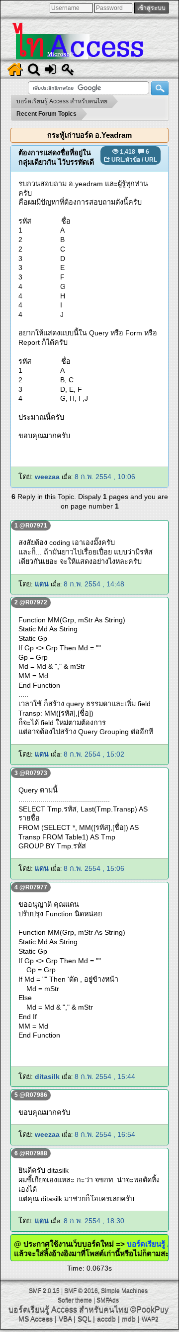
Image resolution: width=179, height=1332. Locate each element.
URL (151, 159)
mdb (129, 1319)
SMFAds (107, 1300)
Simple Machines (124, 1291)
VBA (65, 1319)
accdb (106, 1319)
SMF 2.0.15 (44, 1291)
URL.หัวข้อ (125, 159)
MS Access (35, 1319)
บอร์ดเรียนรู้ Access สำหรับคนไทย (68, 1309)
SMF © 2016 (81, 1291)
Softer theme (75, 1300)
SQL (84, 1319)
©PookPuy (149, 1309)
